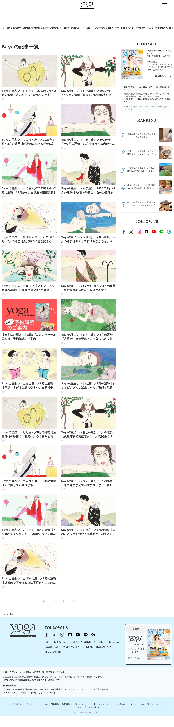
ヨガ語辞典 (94, 707)
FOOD (86, 28)
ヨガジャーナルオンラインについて (145, 704)
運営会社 (122, 704)
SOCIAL (56, 28)
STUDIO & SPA (164, 28)
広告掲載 (55, 704)
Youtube (154, 232)
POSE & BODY (12, 28)
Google (169, 232)
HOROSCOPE (144, 28)
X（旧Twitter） (54, 634)
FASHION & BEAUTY (106, 28)
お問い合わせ (17, 704)
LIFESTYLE (127, 28)
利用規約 (66, 704)
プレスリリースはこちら (37, 704)
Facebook (124, 232)
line (161, 232)
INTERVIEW (72, 28)
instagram (139, 232)
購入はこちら (161, 76)
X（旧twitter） (131, 232)
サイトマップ (80, 707)
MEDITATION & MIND (37, 28)
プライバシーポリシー (83, 704)
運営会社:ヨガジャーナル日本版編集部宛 (146, 107)
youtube (77, 634)
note (146, 232)
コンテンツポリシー (105, 704)
